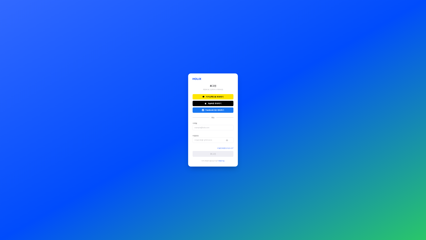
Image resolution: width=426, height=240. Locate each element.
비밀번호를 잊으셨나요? (225, 148)
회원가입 (221, 161)
